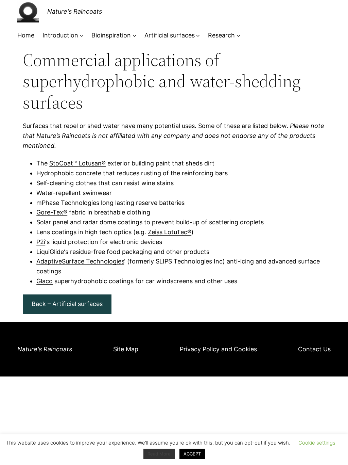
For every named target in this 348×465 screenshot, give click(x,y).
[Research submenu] (238, 35)
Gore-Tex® (51, 212)
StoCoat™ (64, 163)
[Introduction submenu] (82, 35)
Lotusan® (92, 163)
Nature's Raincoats (74, 11)
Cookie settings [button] (316, 442)
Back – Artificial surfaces (67, 303)
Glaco (44, 281)
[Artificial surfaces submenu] (198, 35)
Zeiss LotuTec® (169, 232)
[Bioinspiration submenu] (134, 35)
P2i (40, 241)
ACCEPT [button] (192, 453)
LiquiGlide (50, 251)
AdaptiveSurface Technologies (80, 261)
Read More (159, 453)
